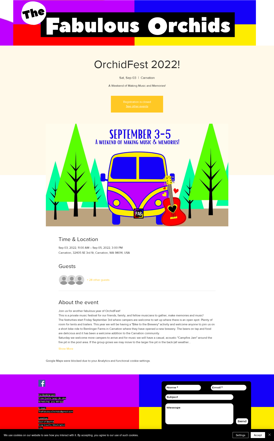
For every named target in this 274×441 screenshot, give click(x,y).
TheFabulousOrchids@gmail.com (55, 411)
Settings (240, 435)
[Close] (269, 435)
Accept (258, 435)
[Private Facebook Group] (41, 383)
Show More (66, 348)
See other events (137, 106)
